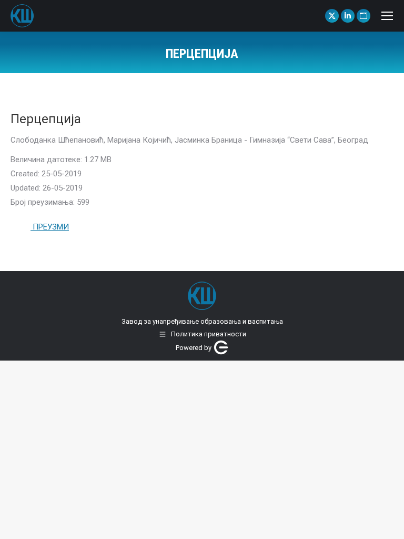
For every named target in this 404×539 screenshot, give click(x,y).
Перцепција (46, 119)
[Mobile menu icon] (387, 15)
